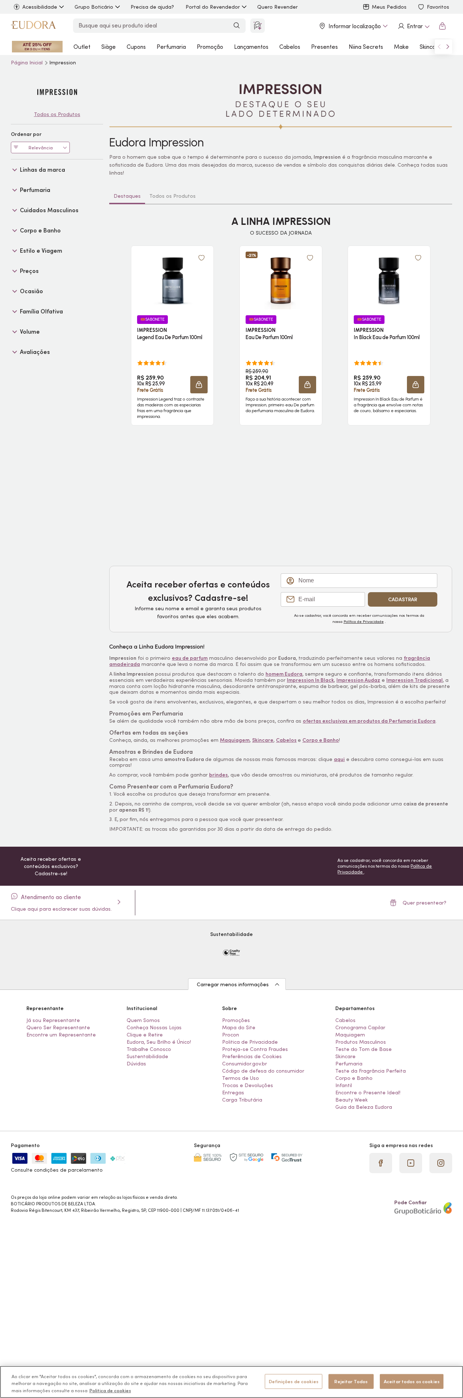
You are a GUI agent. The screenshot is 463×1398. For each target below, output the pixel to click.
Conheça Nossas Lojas (154, 1027)
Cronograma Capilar (360, 1027)
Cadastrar (402, 599)
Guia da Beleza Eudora (363, 1107)
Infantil (343, 1085)
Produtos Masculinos (360, 1042)
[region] (231, 1382)
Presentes (324, 46)
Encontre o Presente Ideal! (367, 1092)
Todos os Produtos (172, 196)
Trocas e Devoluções (247, 1085)
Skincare (430, 46)
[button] (199, 384)
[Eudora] (33, 26)
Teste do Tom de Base (363, 1049)
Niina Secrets (366, 46)
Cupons (136, 46)
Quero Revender (277, 7)
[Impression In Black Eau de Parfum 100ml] (389, 280)
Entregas (233, 1092)
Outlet (81, 46)
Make (401, 46)
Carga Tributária (242, 1099)
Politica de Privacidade (250, 1042)
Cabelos (289, 46)
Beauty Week (351, 1099)
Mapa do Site (238, 1027)
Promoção (210, 46)
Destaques (127, 196)
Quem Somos (143, 1020)
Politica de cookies (110, 1391)
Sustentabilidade (147, 1056)
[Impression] (57, 92)
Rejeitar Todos (351, 1381)
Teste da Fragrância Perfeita (370, 1071)
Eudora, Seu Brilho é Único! (159, 1042)
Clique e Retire (145, 1034)
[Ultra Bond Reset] (37, 46)
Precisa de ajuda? (152, 7)
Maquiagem (350, 1034)
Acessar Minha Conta (413, 26)
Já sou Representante (53, 1020)
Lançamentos (251, 46)
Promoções (236, 1020)
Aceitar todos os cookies (411, 1381)
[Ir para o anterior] (439, 46)
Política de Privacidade (364, 621)
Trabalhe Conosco (149, 1049)
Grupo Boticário (94, 7)
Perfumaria (171, 46)
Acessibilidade (39, 7)
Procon (230, 1034)
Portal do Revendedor (213, 7)
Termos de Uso (240, 1078)
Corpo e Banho (354, 1078)
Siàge (108, 46)
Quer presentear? (424, 902)
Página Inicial (27, 62)
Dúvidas (136, 1063)
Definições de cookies (293, 1381)
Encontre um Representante (61, 1034)
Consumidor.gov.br (244, 1063)
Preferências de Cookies (252, 1056)
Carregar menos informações (233, 984)
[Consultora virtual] (257, 25)
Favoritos (438, 7)
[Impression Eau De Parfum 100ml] (281, 280)
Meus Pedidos (389, 7)
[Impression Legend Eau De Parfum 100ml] (172, 280)
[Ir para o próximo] (447, 46)
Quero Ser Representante (58, 1027)
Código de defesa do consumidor (263, 1071)
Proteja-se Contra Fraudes (255, 1049)
